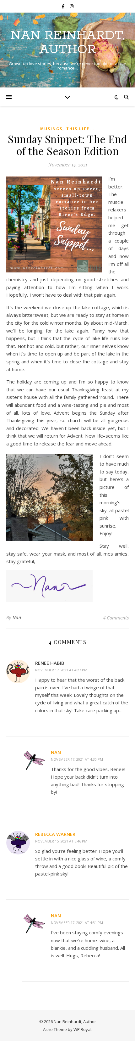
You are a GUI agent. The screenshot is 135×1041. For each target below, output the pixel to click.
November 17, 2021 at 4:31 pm (77, 922)
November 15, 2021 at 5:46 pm (61, 841)
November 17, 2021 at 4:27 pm (61, 670)
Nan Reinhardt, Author (68, 42)
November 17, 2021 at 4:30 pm (77, 759)
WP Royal (82, 1029)
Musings (51, 129)
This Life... (80, 129)
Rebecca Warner (55, 834)
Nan (17, 617)
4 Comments (116, 617)
